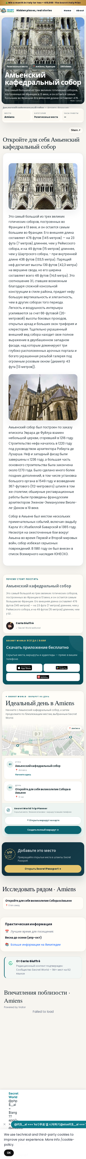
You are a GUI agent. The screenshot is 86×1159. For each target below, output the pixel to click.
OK (9, 1152)
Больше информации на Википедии (36, 945)
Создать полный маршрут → (43, 829)
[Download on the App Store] (24, 668)
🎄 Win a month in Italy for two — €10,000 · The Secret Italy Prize (43, 2)
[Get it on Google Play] (62, 668)
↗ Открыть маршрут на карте (43, 820)
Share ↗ (75, 130)
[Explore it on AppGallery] (43, 677)
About (80, 10)
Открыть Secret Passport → (43, 868)
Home (67, 10)
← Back (9, 59)
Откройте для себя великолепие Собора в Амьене (43, 791)
